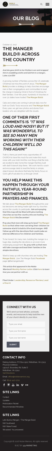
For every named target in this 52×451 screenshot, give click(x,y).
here (40, 269)
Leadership (20, 280)
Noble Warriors (10, 4)
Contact (6, 397)
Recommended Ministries (13, 407)
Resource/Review (34, 280)
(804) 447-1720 (13, 380)
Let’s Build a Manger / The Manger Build (19, 420)
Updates (6, 400)
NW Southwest (9, 423)
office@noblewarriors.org (19, 377)
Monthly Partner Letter (22, 269)
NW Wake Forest (10, 426)
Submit (13, 344)
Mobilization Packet (10, 404)
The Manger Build (35, 97)
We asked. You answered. (13, 430)
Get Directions (9, 373)
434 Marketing (30, 446)
